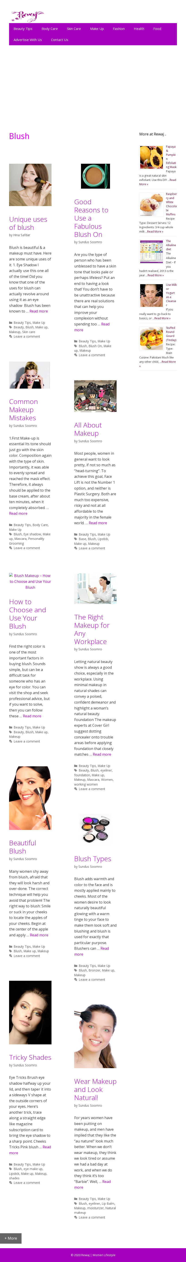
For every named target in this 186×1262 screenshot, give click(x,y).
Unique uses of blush (28, 223)
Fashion (119, 28)
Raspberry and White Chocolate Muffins (171, 204)
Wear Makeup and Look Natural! (95, 1089)
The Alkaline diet (171, 245)
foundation (82, 775)
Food (157, 28)
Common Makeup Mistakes (23, 409)
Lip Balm (108, 1203)
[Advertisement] (93, 86)
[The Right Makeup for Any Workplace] (95, 602)
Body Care (50, 28)
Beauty (19, 327)
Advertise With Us (28, 39)
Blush (30, 327)
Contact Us (59, 39)
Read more (38, 311)
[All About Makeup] (95, 410)
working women (86, 784)
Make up (41, 327)
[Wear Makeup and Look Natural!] (95, 1066)
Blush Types (92, 858)
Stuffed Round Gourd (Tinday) (171, 334)
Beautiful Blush (22, 847)
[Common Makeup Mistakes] (30, 387)
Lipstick (103, 539)
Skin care (28, 332)
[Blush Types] (95, 844)
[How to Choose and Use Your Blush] (30, 587)
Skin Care (74, 28)
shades (14, 1178)
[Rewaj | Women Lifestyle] (27, 15)
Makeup (14, 332)
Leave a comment (27, 336)
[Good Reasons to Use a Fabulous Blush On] (95, 187)
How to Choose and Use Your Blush (27, 614)
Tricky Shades (30, 1057)
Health (139, 28)
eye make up (33, 1169)
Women (107, 779)
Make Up (97, 28)
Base (82, 539)
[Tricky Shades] (30, 1043)
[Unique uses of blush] (30, 204)
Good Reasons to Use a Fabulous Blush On (91, 218)
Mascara (21, 538)
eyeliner (106, 770)
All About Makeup (88, 429)
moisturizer (95, 1208)
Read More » (155, 231)
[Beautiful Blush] (30, 828)
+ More (11, 1238)
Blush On (95, 346)
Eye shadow (32, 534)
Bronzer (94, 970)
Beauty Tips (23, 28)
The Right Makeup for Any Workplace (92, 629)
